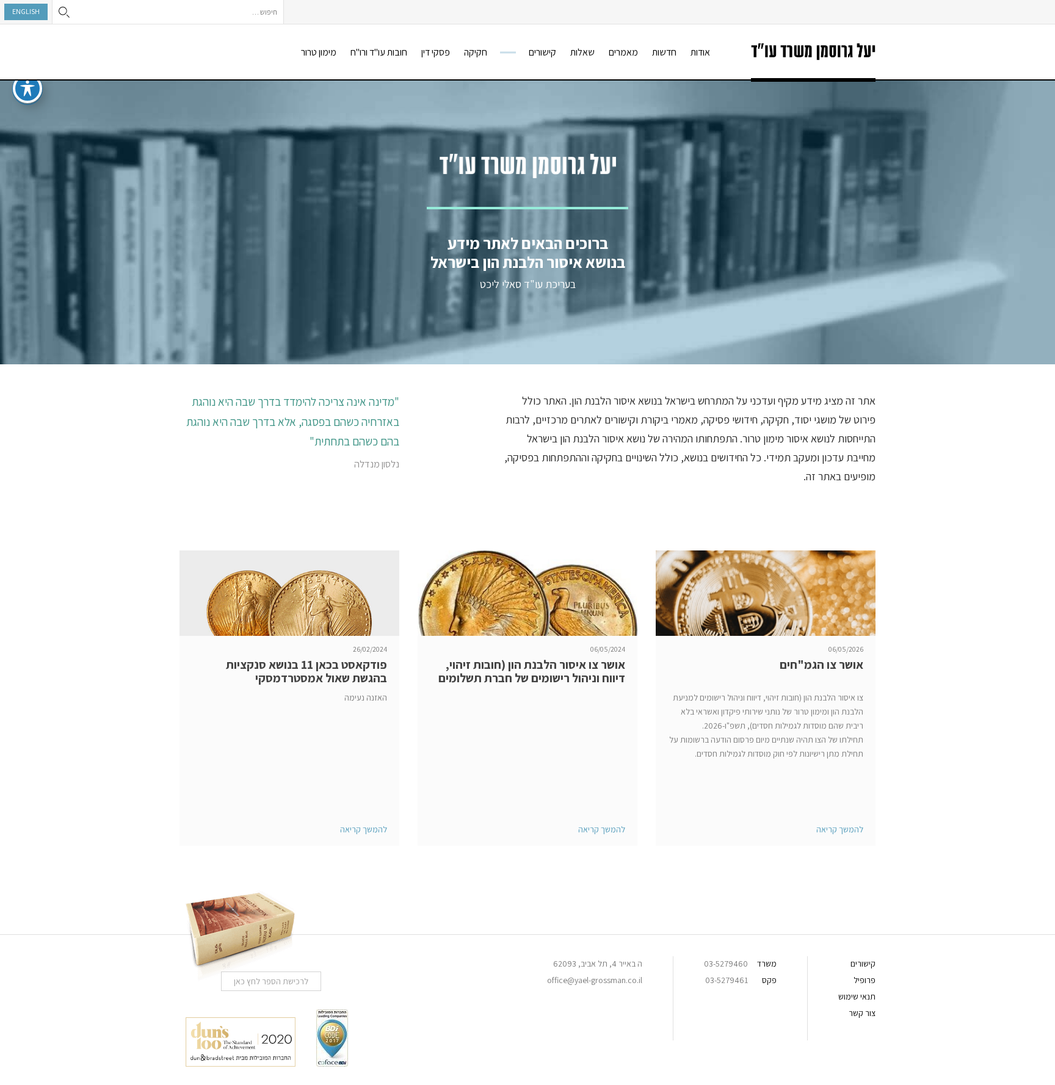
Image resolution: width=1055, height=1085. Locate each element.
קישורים (542, 52)
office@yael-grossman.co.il (594, 980)
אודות (700, 52)
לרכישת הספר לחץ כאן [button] (271, 981)
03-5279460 (726, 963)
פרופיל (865, 980)
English (26, 11)
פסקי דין (435, 52)
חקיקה (475, 52)
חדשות (664, 52)
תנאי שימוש (857, 996)
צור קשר (862, 1013)
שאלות (582, 52)
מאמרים (623, 52)
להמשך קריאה (839, 829)
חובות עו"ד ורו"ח (378, 52)
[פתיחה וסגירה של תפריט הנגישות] (27, 88)
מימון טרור (318, 52)
